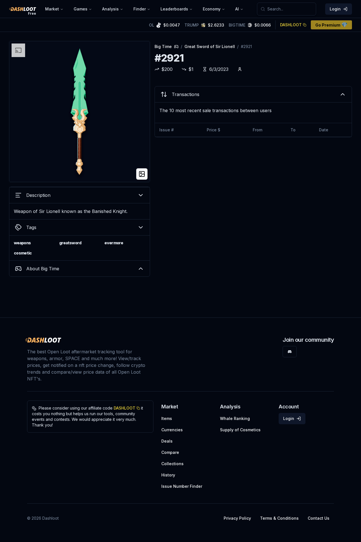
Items (166, 418)
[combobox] (289, 9)
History (168, 475)
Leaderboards (174, 8)
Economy (212, 8)
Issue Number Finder (181, 486)
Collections (172, 463)
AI (237, 8)
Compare (170, 452)
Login (335, 8)
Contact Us (318, 518)
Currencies (172, 429)
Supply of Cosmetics (240, 429)
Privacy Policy (237, 518)
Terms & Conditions (279, 518)
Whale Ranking (235, 418)
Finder (139, 8)
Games (80, 8)
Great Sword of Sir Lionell (209, 46)
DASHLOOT (291, 24)
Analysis (110, 8)
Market (52, 8)
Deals (167, 441)
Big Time (163, 46)
